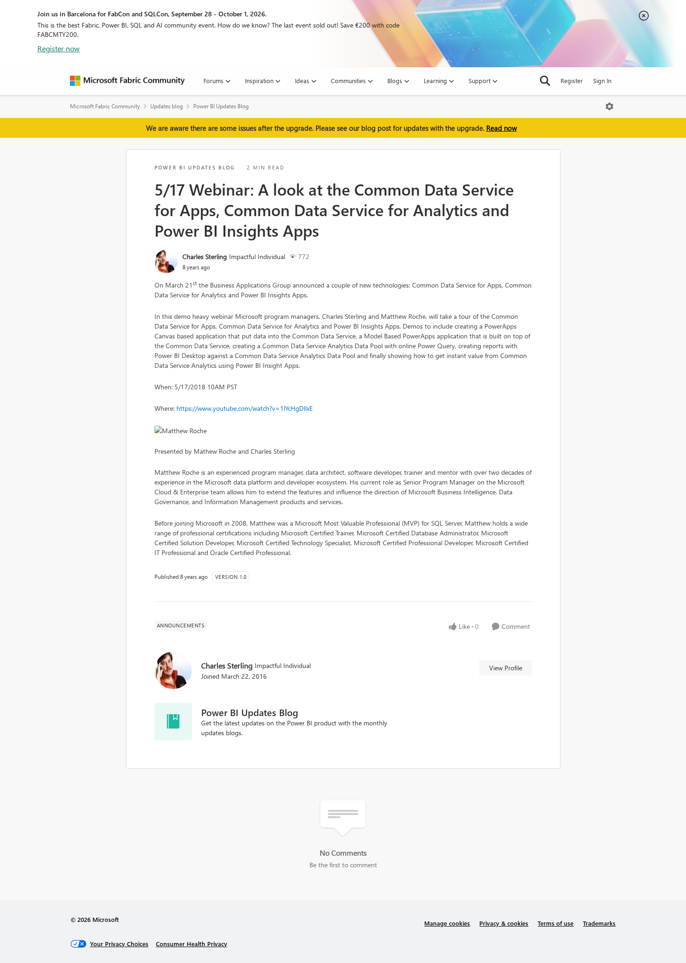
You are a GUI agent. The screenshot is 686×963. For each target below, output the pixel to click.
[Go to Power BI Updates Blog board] (173, 721)
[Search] (545, 80)
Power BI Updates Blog (221, 106)
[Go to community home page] (127, 81)
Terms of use (556, 923)
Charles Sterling (204, 256)
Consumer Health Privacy (191, 944)
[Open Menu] (609, 106)
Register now (58, 48)
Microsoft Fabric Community (105, 106)
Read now (501, 128)
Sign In (602, 80)
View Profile (505, 667)
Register (571, 80)
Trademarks (599, 923)
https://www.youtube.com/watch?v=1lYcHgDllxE (244, 408)
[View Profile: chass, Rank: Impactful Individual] (166, 261)
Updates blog (166, 106)
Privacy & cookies (503, 923)
